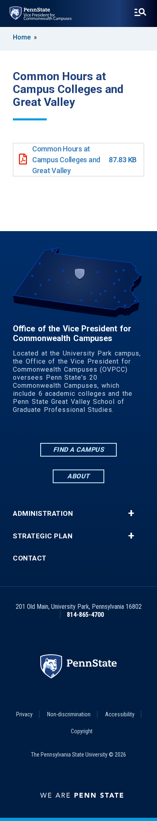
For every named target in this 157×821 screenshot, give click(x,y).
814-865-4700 (85, 614)
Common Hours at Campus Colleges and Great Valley (66, 160)
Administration (43, 513)
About (78, 476)
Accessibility (119, 714)
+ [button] (131, 513)
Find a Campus (78, 449)
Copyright (82, 731)
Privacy (24, 714)
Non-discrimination (69, 714)
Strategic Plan (42, 536)
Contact (30, 558)
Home (22, 37)
